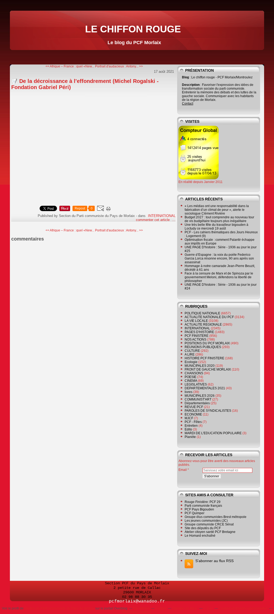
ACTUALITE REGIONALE (203, 324)
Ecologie (191, 362)
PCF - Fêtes (193, 422)
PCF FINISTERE (196, 336)
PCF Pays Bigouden (199, 509)
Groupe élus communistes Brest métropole (215, 517)
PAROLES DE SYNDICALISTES (208, 411)
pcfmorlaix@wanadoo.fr (137, 601)
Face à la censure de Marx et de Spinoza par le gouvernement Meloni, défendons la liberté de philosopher (219, 277)
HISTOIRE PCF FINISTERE (204, 358)
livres (188, 392)
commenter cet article (153, 220)
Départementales (197, 403)
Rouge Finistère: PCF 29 (202, 502)
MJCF (189, 418)
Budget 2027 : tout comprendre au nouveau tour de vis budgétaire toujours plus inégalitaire (219, 219)
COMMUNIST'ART (198, 399)
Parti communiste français (203, 506)
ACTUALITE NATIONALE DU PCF (209, 317)
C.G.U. (208, 608)
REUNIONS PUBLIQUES (203, 347)
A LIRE (190, 354)
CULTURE (192, 351)
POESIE (190, 377)
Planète (190, 437)
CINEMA (191, 381)
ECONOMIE (193, 414)
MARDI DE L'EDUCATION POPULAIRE (213, 433)
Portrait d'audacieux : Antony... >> (119, 66)
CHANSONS (194, 373)
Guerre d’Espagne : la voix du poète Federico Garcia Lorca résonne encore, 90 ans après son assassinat (219, 258)
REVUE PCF (194, 407)
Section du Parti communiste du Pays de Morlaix (59, 608)
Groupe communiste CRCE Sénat (209, 524)
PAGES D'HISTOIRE (199, 332)
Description (191, 85)
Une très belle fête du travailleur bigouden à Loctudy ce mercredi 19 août (216, 226)
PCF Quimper (194, 513)
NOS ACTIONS (195, 339)
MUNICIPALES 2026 (200, 396)
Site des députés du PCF (203, 528)
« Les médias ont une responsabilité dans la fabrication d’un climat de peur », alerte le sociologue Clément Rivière (217, 209)
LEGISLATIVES (196, 384)
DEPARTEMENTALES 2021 (205, 388)
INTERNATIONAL (162, 216)
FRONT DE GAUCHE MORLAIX (208, 369)
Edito (188, 429)
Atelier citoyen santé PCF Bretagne (210, 532)
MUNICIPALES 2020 (200, 366)
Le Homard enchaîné (200, 535)
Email (182, 470)
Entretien (191, 426)
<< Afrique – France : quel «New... (69, 66)
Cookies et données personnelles (243, 608)
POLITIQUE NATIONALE (202, 313)
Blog (185, 77)
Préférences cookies (136, 612)
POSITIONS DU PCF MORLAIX (207, 343)
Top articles (141, 608)
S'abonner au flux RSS (214, 561)
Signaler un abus (185, 608)
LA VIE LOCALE (196, 321)
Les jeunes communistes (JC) (206, 521)
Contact (187, 103)
